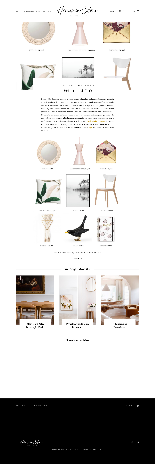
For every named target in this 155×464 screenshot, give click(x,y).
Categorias (29, 11)
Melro (95, 252)
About (19, 11)
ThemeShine (97, 449)
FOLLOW (129, 405)
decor (80, 258)
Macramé (91, 252)
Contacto (47, 11)
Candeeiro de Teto (62, 252)
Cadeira (86, 252)
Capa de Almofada (76, 252)
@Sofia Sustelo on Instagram (31, 405)
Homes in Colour (71, 449)
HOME (112, 11)
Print (82, 252)
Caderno (99, 252)
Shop (38, 11)
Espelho (55, 252)
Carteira (69, 252)
